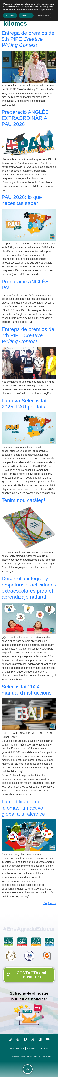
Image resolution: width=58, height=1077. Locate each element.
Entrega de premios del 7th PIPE (28, 335)
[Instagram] (10, 1039)
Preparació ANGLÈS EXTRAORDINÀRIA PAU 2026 (25, 118)
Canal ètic (31, 1049)
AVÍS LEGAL (43, 1049)
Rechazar (26, 15)
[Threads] (18, 1039)
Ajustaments (43, 15)
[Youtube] (48, 1039)
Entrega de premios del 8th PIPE (28, 39)
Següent (50, 903)
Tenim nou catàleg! (23, 500)
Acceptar (10, 15)
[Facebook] (25, 1039)
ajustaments (47, 9)
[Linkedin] (40, 1039)
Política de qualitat (17, 1049)
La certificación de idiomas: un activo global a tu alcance (23, 808)
